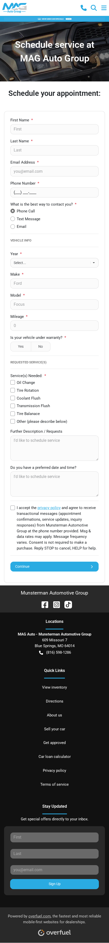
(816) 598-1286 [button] (58, 652)
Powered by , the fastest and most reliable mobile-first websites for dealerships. (54, 919)
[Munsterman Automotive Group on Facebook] (43, 604)
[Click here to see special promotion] (54, 18)
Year (16, 254)
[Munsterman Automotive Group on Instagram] (54, 604)
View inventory (54, 687)
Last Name (21, 141)
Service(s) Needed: (28, 376)
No (40, 346)
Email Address (24, 162)
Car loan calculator (55, 756)
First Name (21, 120)
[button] (84, 8)
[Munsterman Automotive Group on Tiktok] (66, 604)
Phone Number (24, 183)
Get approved (54, 742)
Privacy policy (54, 770)
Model (17, 295)
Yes (21, 346)
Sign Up (55, 884)
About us (54, 715)
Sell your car (54, 729)
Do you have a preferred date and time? (43, 467)
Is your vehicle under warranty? (38, 337)
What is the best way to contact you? (43, 204)
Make (17, 274)
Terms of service (54, 784)
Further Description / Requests (36, 431)
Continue (22, 566)
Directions (54, 701)
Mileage (19, 316)
